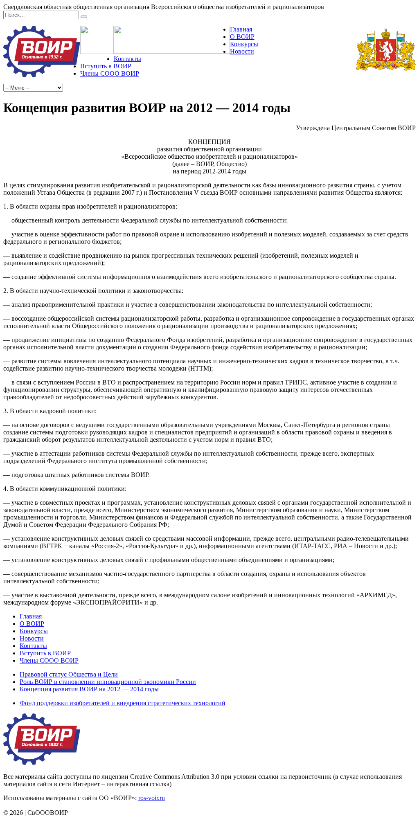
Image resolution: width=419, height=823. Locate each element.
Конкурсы (244, 43)
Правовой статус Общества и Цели (69, 674)
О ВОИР (242, 36)
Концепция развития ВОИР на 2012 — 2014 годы (89, 689)
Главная (241, 29)
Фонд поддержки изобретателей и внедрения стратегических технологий (122, 702)
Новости (242, 51)
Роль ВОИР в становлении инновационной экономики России (108, 681)
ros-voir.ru (151, 797)
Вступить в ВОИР (105, 66)
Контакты (127, 58)
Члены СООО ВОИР (109, 73)
